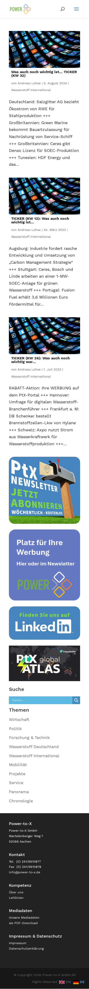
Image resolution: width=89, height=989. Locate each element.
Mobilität (18, 764)
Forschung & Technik (29, 737)
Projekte (17, 773)
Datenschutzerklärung (26, 948)
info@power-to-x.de (24, 872)
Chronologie (21, 800)
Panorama (19, 791)
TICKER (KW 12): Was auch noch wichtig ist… (40, 220)
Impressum (17, 943)
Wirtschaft (19, 719)
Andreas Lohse (29, 83)
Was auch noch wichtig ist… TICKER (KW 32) (44, 74)
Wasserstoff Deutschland (34, 746)
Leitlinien (16, 898)
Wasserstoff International (31, 90)
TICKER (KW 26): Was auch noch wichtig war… (40, 360)
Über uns (16, 892)
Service (16, 782)
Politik (15, 728)
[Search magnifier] (76, 700)
